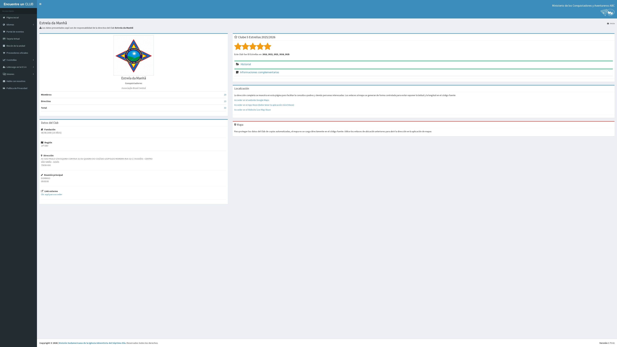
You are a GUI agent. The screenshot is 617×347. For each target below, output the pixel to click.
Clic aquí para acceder (51, 194)
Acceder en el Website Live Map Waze (252, 109)
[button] (40, 4)
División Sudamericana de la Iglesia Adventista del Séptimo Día (92, 343)
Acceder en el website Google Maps (251, 100)
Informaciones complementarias (259, 72)
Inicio (612, 23)
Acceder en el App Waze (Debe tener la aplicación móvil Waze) (264, 104)
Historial (246, 64)
